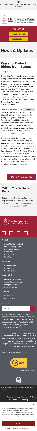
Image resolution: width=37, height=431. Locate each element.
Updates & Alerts (10, 271)
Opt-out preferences (10, 428)
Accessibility (23, 400)
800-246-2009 (21, 206)
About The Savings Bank (13, 244)
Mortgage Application (12, 285)
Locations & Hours (11, 298)
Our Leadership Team (12, 247)
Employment (9, 254)
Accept (18, 423)
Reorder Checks (10, 287)
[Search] (32, 308)
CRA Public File (10, 252)
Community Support (12, 249)
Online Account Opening (13, 279)
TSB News (8, 257)
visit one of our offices (10, 203)
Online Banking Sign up (13, 282)
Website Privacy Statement (24, 428)
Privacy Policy (9, 268)
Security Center (10, 266)
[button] (34, 405)
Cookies (33, 400)
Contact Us (8, 296)
